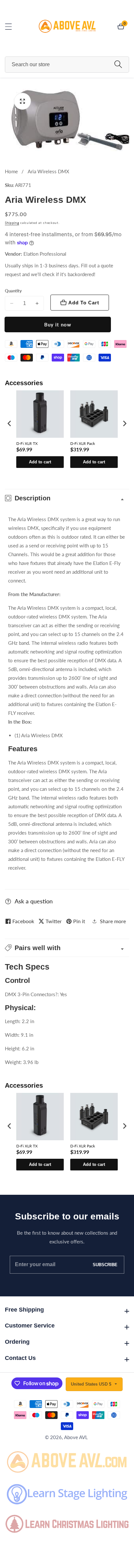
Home (11, 171)
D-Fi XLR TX (27, 443)
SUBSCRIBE (105, 1264)
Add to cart (40, 461)
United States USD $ (92, 1384)
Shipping (12, 223)
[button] (67, 948)
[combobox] (67, 64)
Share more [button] (113, 921)
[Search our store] (118, 64)
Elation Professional (44, 253)
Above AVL (76, 1437)
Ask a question (34, 901)
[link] (67, 1461)
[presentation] (9, 423)
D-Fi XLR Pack (82, 443)
